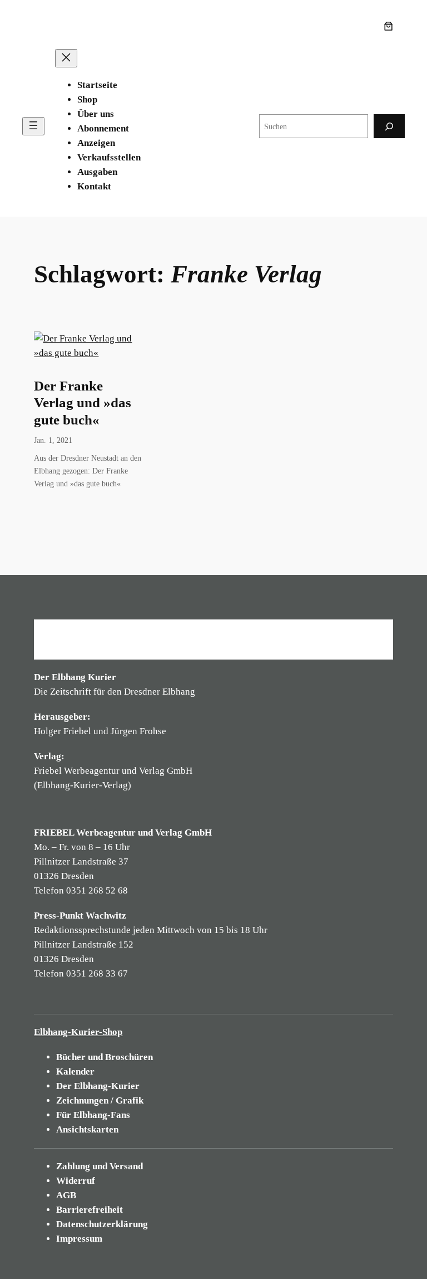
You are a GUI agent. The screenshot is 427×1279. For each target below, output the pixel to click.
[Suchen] (389, 126)
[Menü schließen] (66, 58)
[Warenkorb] (391, 26)
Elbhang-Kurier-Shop (78, 1032)
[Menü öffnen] (33, 126)
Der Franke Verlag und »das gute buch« (82, 402)
